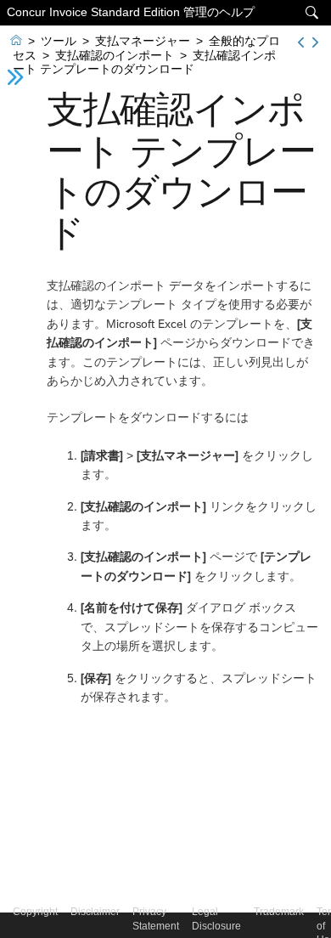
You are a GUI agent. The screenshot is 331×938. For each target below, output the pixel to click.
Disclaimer (95, 912)
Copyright (35, 912)
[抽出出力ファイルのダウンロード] (301, 42)
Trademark (279, 912)
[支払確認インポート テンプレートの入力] (315, 42)
